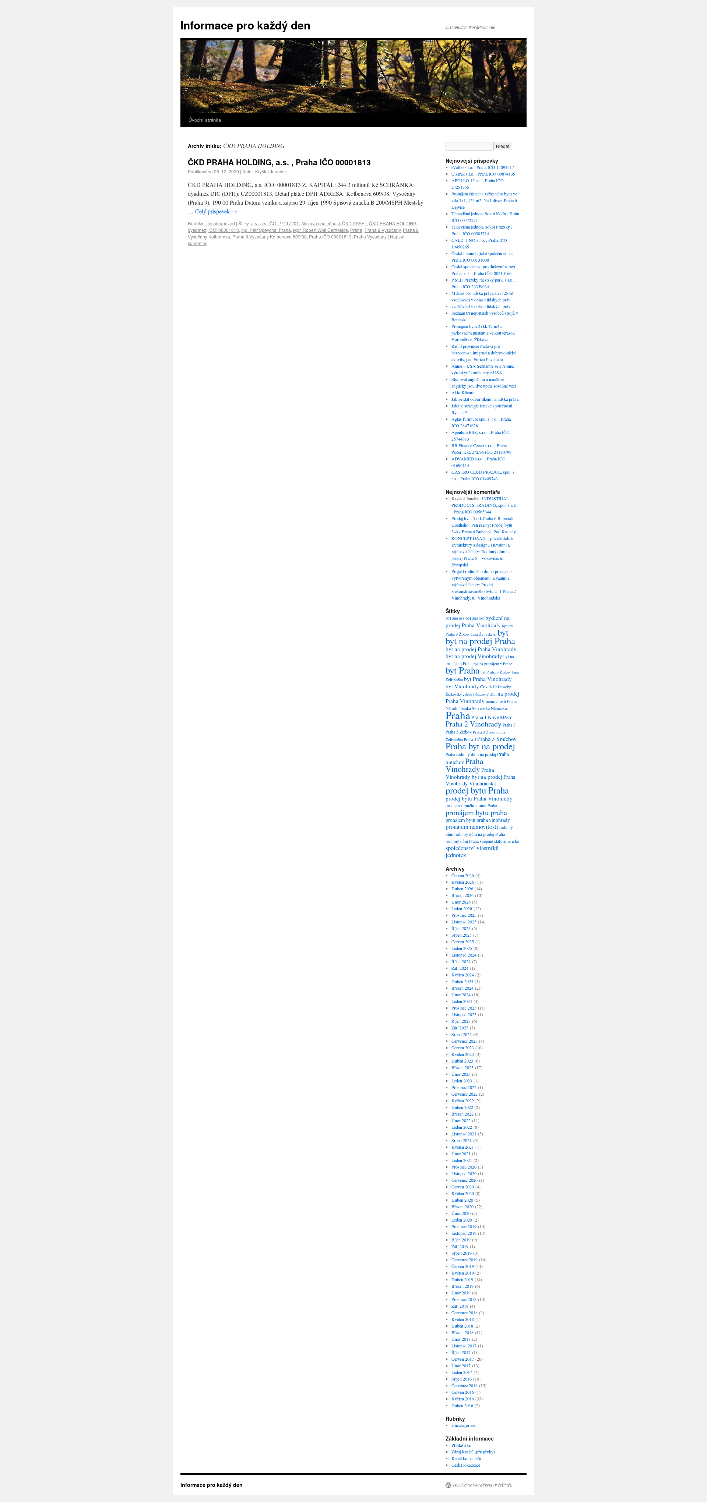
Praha (356, 230)
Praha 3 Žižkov (459, 732)
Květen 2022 (462, 1100)
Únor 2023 (461, 1074)
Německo (499, 708)
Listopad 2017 (463, 1346)
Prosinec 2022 (463, 1087)
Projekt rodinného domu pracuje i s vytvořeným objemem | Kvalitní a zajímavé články (482, 577)
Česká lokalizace (465, 1465)
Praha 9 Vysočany (383, 230)
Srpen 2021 (461, 1140)
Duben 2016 (462, 1405)
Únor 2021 (461, 1153)
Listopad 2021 (463, 1134)
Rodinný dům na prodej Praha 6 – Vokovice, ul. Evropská (480, 558)
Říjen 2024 (461, 961)
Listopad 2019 (463, 1233)
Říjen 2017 (461, 1352)
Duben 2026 (462, 888)
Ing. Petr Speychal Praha (266, 230)
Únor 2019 (461, 1293)
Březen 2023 (462, 1067)
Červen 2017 (462, 1359)
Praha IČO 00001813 (330, 236)
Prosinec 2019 (463, 1226)
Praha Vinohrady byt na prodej (474, 773)
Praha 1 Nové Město (492, 717)
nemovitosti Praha (501, 701)
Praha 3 (509, 725)
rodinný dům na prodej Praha (479, 834)
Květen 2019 (462, 1273)
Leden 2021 (461, 1160)
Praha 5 (470, 739)
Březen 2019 (462, 1286)
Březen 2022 (462, 1114)
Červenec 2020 (464, 1180)
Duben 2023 (462, 1061)
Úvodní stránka (205, 119)
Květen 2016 (462, 1399)
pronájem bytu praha (476, 812)
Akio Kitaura (462, 392)
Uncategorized (220, 223)
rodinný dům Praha (462, 841)
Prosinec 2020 (463, 1167)
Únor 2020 (461, 1213)
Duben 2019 (462, 1279)
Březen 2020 (462, 1206)
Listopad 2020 (463, 1173)
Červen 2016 (462, 1392)
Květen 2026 (462, 882)
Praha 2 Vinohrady (474, 724)
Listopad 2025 (463, 922)
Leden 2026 (461, 908)
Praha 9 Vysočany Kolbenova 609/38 (269, 236)
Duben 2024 (462, 981)
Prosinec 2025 (463, 915)
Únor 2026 (461, 902)
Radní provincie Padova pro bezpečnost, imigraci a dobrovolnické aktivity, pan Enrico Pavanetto (483, 352)
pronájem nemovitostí (472, 826)
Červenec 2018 (464, 1312)
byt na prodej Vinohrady (474, 656)
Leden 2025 (461, 948)
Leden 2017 (461, 1372)
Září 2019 (459, 1246)
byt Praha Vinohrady (488, 678)
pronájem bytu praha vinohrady (478, 820)
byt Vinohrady (462, 686)
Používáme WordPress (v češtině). (482, 1485)
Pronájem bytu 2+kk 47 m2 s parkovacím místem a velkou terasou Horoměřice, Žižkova (483, 332)
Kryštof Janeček (271, 171)
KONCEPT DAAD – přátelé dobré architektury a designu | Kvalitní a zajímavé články (482, 544)
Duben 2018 (462, 1326)
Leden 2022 (461, 1127)
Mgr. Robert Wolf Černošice (320, 230)
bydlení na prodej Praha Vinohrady (478, 621)
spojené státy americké (499, 841)
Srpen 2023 (461, 1034)
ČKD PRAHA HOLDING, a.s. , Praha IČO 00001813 (279, 161)
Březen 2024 (462, 988)
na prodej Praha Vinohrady (482, 697)
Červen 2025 (462, 941)
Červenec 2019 (464, 1259)
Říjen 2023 (461, 1021)
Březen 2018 (462, 1332)
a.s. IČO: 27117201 (279, 223)
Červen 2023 (462, 1047)
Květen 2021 (462, 1147)
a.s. (254, 223)
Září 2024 (459, 968)
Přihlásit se (461, 1445)
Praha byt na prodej (480, 746)
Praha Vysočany (370, 236)
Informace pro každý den (245, 25)
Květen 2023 (462, 1054)
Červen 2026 (462, 875)
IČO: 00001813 (223, 230)
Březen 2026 (462, 895)
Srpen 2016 (461, 1379)
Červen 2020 (462, 1187)
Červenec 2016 (464, 1385)
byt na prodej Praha (480, 641)
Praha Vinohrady (464, 765)
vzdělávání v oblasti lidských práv (480, 306)
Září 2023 (459, 1028)
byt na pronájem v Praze (493, 663)
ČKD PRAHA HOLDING (392, 223)
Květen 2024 (462, 975)
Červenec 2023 (464, 1041)
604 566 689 (474, 618)
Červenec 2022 (464, 1094)
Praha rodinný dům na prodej (471, 754)
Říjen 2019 (461, 1240)
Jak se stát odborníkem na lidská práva (484, 399)
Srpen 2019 (461, 1253)
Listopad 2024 (463, 955)
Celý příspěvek (216, 211)
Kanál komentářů (466, 1458)
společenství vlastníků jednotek (472, 851)
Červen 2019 (462, 1266)
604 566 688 (455, 618)
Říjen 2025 (461, 928)
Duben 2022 (462, 1107)
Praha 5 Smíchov (497, 738)
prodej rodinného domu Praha (471, 805)
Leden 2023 (461, 1081)
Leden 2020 (461, 1220)
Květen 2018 (462, 1319)
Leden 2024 (461, 1001)
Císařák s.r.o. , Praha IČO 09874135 (483, 174)
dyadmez (197, 230)
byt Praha (462, 670)
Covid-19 (488, 686)
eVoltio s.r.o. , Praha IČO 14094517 (482, 167)
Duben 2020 (462, 1200)
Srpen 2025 (461, 935)
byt (503, 632)
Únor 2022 (461, 1120)
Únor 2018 (461, 1339)
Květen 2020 (462, 1193)
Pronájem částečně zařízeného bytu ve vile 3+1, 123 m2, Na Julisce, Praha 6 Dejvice (484, 200)
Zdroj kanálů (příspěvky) (473, 1452)
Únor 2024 (461, 994)
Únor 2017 (461, 1365)
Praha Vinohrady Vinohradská (480, 780)
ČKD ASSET (354, 223)
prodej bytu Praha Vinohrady (479, 798)
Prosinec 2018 (463, 1299)
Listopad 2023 (463, 1014)
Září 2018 (459, 1306)
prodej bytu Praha (477, 790)
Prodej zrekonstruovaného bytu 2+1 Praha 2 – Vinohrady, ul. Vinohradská (485, 591)
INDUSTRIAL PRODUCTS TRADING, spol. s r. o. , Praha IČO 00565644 (484, 505)
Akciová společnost (320, 223)
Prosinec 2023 (463, 1008)
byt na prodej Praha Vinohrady (481, 649)
